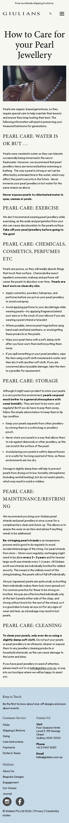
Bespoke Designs (13, 776)
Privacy (38, 811)
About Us (8, 771)
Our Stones (9, 788)
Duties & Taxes (12, 753)
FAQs (6, 724)
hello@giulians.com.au (43, 668)
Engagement (11, 782)
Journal (7, 793)
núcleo (7, 815)
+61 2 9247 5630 (46, 747)
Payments (9, 747)
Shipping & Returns (14, 730)
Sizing (6, 736)
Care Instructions (13, 741)
